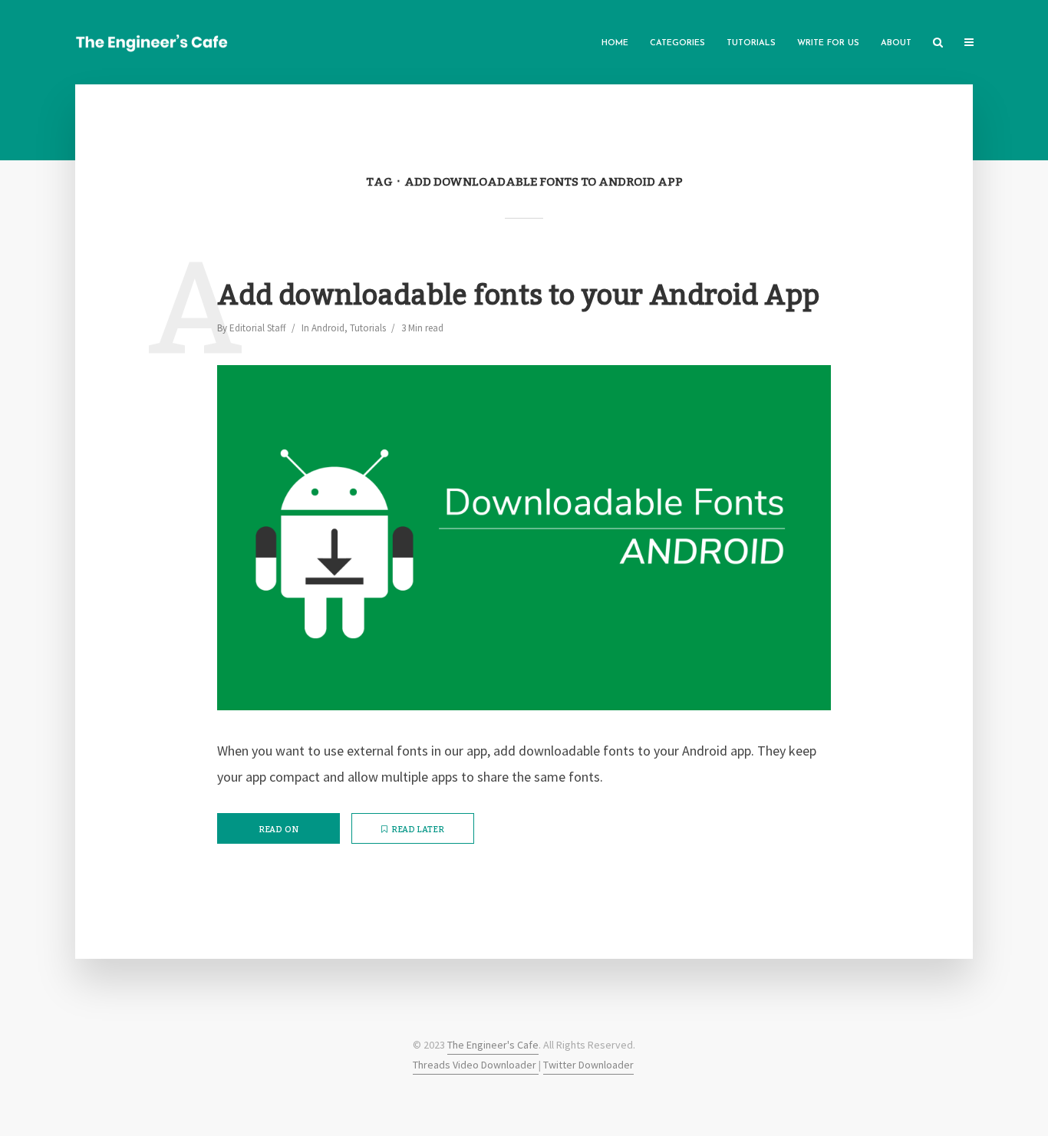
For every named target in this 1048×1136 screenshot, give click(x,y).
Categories (677, 43)
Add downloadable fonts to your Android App (518, 296)
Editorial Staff (257, 327)
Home (614, 43)
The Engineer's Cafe (493, 1045)
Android (327, 327)
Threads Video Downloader (476, 1065)
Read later (417, 830)
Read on (278, 830)
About (896, 43)
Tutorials (751, 43)
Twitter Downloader (588, 1065)
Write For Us (828, 43)
